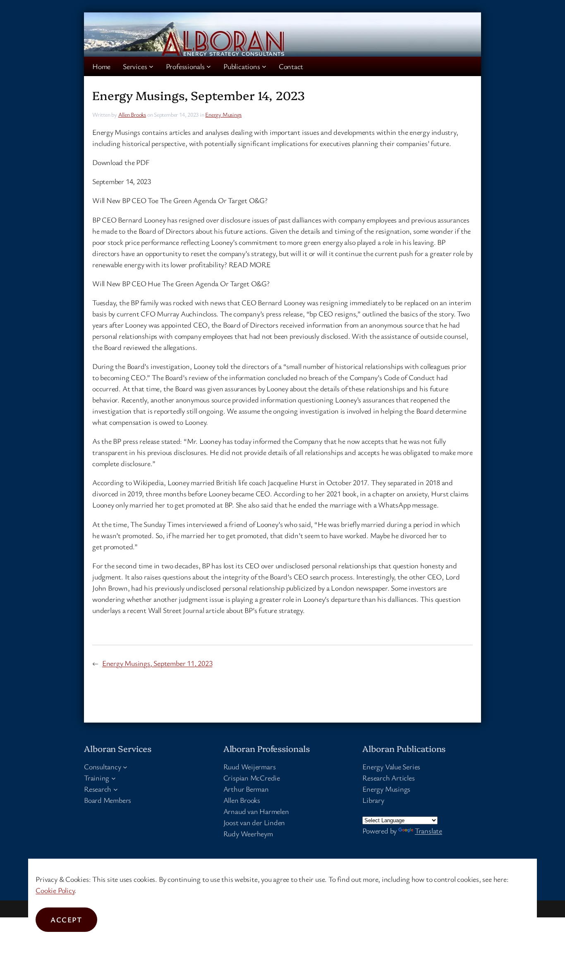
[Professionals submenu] (208, 66)
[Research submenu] (115, 789)
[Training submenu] (113, 778)
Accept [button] (66, 919)
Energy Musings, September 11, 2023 (157, 663)
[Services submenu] (151, 66)
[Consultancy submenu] (125, 766)
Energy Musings (223, 114)
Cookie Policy (55, 890)
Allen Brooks (132, 114)
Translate (428, 831)
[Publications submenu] (264, 66)
